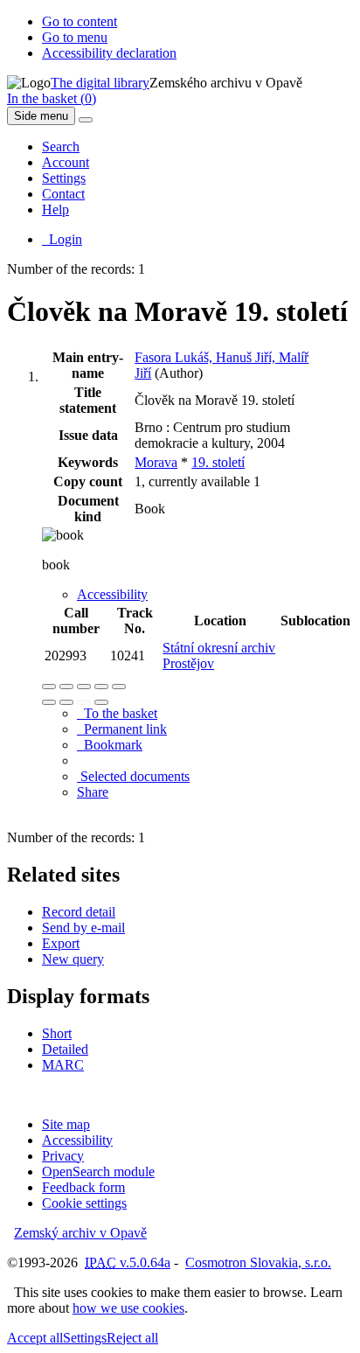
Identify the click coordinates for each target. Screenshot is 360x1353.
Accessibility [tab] (112, 594)
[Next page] (101, 702)
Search (61, 146)
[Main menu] (86, 119)
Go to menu (74, 37)
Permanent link (122, 729)
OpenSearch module (98, 1171)
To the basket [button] (117, 713)
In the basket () (51, 98)
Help (55, 209)
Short (57, 1033)
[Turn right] (66, 702)
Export (61, 943)
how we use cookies (128, 1308)
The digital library (100, 82)
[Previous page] (84, 702)
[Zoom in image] (49, 686)
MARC (63, 1064)
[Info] (119, 686)
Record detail (78, 911)
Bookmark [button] (109, 744)
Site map (66, 1124)
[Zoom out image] (66, 686)
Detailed (65, 1049)
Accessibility (77, 1140)
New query (73, 959)
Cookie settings (84, 1203)
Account (65, 162)
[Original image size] (84, 686)
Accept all (35, 1337)
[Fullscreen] (101, 686)
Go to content (79, 21)
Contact (63, 193)
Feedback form (83, 1187)
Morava (156, 462)
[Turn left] (49, 702)
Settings (64, 178)
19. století (218, 462)
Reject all (132, 1337)
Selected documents (133, 776)
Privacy (63, 1155)
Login (62, 239)
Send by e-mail (83, 927)
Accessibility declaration (109, 52)
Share (92, 792)
